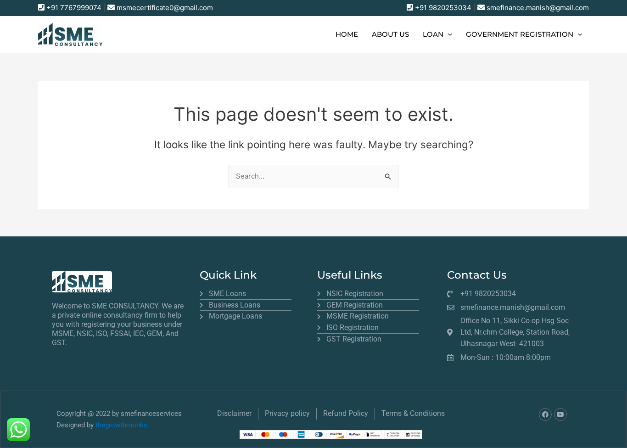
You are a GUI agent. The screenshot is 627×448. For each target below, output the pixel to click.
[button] (447, 34)
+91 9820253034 (443, 7)
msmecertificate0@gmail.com (165, 7)
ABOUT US (390, 34)
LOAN (433, 34)
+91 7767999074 (73, 7)
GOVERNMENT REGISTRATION (519, 34)
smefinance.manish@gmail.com (538, 7)
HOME (347, 34)
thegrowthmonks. (122, 425)
